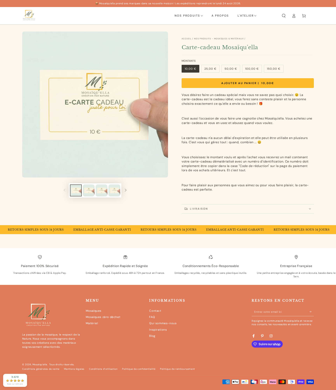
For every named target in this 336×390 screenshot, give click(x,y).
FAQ (152, 317)
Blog (152, 336)
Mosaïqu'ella (39, 364)
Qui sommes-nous (163, 323)
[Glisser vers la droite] (125, 190)
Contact (155, 311)
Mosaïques (94, 311)
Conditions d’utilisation (103, 369)
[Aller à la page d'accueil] (29, 16)
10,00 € (192, 70)
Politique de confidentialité (138, 369)
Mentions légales (74, 369)
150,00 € (275, 70)
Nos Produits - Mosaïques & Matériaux (219, 38)
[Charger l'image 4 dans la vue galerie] (114, 190)
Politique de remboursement (177, 369)
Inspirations (158, 330)
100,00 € (253, 70)
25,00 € (212, 70)
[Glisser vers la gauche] (64, 190)
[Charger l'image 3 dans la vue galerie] (101, 190)
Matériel (92, 323)
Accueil (186, 38)
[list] (168, 268)
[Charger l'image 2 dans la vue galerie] (88, 190)
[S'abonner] (311, 311)
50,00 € (232, 70)
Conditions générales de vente (40, 369)
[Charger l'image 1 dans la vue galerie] (76, 190)
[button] (284, 15)
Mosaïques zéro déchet (103, 317)
